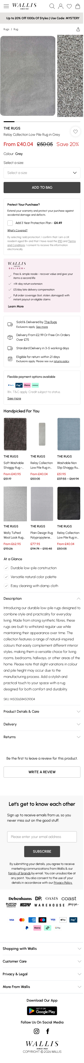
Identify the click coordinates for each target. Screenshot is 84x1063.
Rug (16, 29)
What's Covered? (17, 230)
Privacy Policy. (63, 883)
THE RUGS (12, 128)
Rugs (6, 29)
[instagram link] (36, 1031)
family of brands (19, 873)
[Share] (78, 29)
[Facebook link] (47, 1031)
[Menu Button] (6, 6)
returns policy (61, 361)
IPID (60, 241)
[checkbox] (42, 223)
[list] (42, 78)
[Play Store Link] (42, 1010)
